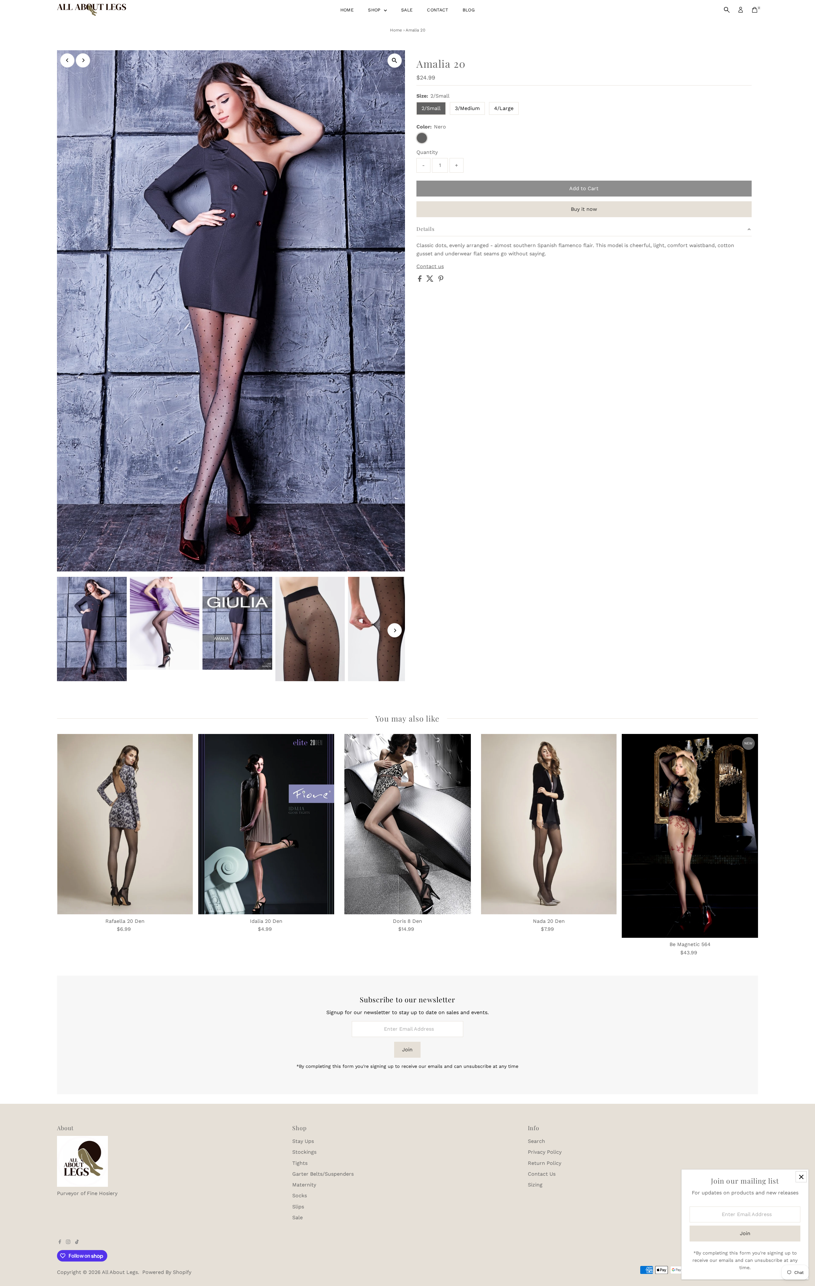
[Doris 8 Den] (407, 824)
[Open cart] (754, 10)
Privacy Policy (545, 1152)
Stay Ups (303, 1141)
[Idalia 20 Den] (266, 824)
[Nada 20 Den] (549, 824)
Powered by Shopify (166, 1272)
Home (347, 9)
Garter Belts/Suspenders (323, 1174)
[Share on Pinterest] (440, 280)
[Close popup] (801, 1176)
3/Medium (467, 108)
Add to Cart (584, 188)
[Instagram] (68, 1242)
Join (407, 1050)
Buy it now (584, 209)
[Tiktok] (77, 1242)
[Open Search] (727, 10)
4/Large (504, 108)
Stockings (304, 1152)
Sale (407, 9)
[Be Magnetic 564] (690, 836)
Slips (298, 1207)
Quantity (427, 152)
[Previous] (67, 60)
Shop (375, 9)
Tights (300, 1163)
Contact (437, 9)
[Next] (83, 60)
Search (536, 1141)
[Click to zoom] (394, 60)
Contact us (430, 266)
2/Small (431, 108)
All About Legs (120, 1272)
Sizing (535, 1185)
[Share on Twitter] (430, 280)
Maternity (304, 1185)
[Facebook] (60, 1242)
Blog (469, 9)
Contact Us (542, 1174)
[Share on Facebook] (420, 280)
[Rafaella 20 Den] (125, 824)
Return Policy (544, 1163)
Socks (299, 1196)
